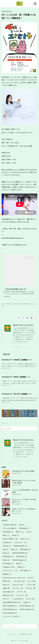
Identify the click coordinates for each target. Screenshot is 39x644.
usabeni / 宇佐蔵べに (10, 539)
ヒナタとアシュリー (10, 570)
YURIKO (20, 567)
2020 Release (8, 556)
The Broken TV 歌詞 (9, 525)
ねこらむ (30, 599)
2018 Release (8, 563)
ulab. (6, 599)
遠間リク (19, 532)
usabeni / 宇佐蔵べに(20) (8, 304)
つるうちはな (19, 581)
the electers (7, 542)
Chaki (6, 585)
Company (7, 546)
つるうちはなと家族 (9, 528)
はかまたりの (17, 585)
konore (15, 535)
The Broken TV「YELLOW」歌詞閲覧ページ (17, 394)
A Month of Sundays (19, 560)
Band (5, 549)
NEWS (6, 581)
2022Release (8, 532)
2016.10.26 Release (27, 606)
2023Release (24, 528)
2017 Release (25, 570)
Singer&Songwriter (20, 546)
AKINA (19, 563)
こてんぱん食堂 (18, 599)
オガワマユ (21, 592)
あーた (31, 581)
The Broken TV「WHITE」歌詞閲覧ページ (16, 377)
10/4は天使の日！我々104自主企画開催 (23, 471)
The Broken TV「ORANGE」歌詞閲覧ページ (17, 360)
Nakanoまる (8, 595)
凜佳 (21, 525)
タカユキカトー (21, 542)
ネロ (28, 532)
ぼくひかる (30, 588)
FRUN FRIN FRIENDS (19, 553)
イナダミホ (30, 585)
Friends (6, 553)
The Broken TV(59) (18, 304)
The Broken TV (8, 567)
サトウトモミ (18, 588)
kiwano (6, 535)
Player (14, 549)
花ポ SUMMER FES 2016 (11, 602)
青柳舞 (6, 588)
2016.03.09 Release (10, 613)
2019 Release (21, 556)
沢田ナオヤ (25, 539)
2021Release (25, 549)
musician (27, 602)
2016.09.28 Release (10, 609)
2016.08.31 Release (27, 609)
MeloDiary (7, 574)
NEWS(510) (27, 304)
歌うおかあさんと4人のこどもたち (14, 577)
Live (30, 577)
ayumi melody (8, 592)
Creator (6, 560)
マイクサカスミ (22, 595)
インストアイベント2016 (11, 616)
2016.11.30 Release (10, 606)
